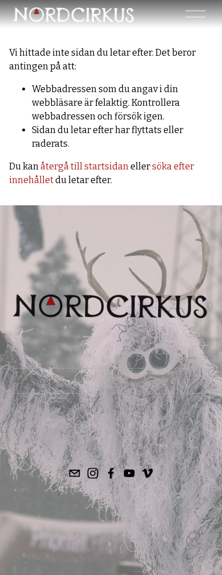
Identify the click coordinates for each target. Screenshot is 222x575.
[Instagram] (92, 473)
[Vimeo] (147, 473)
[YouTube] (129, 473)
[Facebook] (111, 473)
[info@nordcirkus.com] (74, 473)
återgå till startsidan (84, 166)
